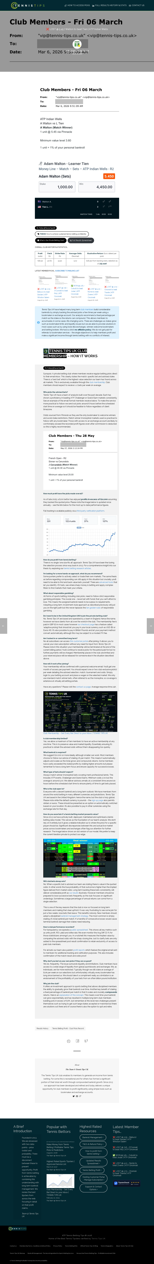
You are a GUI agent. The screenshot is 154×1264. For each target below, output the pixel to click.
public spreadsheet (79, 930)
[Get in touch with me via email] (77, 1097)
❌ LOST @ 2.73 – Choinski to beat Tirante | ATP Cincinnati (125, 1173)
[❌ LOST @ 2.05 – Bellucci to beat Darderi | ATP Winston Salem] (44, 280)
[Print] (68, 1041)
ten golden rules (93, 608)
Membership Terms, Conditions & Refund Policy (35, 1246)
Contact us (138, 5)
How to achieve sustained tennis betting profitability (63, 234)
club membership (97, 382)
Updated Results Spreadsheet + (93, 1162)
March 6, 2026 (77, 54)
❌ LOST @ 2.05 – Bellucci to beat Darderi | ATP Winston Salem (124, 1139)
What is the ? (51, 240)
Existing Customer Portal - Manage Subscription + (94, 1178)
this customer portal (79, 641)
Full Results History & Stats (111, 5)
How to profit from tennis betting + (93, 1152)
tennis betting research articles (77, 568)
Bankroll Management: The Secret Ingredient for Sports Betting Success (51, 1253)
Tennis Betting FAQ (71, 1246)
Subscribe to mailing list (67, 271)
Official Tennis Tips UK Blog (89, 1246)
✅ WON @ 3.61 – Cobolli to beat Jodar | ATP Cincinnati (125, 1156)
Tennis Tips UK (98, 1239)
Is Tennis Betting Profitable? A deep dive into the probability (28, 1260)
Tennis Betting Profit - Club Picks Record (68, 1028)
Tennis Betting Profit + (92, 1170)
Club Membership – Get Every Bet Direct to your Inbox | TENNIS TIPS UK (75, 733)
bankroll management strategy (74, 916)
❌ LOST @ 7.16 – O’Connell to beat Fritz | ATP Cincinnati (125, 1148)
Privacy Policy (57, 1246)
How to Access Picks (78, 5)
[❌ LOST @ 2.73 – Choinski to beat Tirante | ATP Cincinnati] (111, 279)
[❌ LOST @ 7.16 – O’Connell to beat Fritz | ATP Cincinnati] (61, 280)
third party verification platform (90, 511)
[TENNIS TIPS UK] (17, 1228)
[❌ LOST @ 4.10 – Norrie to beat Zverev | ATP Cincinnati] (95, 280)
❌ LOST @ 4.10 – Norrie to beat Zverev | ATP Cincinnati (125, 1164)
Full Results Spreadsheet (82, 240)
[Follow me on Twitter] (74, 1097)
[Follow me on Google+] (80, 1097)
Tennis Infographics (107, 1246)
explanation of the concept (71, 995)
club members (87, 309)
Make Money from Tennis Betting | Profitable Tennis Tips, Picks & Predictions (60, 1147)
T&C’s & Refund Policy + (92, 1144)
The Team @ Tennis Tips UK (78, 51)
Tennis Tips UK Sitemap (17, 1253)
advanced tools (106, 582)
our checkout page (86, 624)
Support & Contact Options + (93, 1188)
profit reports (79, 950)
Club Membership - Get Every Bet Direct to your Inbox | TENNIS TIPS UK (60, 1192)
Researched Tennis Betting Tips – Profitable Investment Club (96, 1253)
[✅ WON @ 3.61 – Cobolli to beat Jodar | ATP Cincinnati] (78, 279)
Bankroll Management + (92, 1137)
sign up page (97, 800)
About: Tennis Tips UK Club (124, 1246)
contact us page (83, 687)
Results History (42, 1028)
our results (74, 893)
